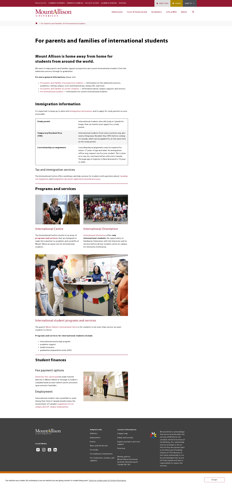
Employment (95, 438)
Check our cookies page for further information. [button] (107, 481)
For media (94, 450)
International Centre (49, 229)
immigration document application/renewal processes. (77, 179)
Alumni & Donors (109, 3)
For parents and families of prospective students (61, 83)
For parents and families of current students (59, 89)
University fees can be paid (47, 377)
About (184, 12)
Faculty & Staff (92, 3)
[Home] (54, 14)
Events (93, 442)
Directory (163, 3)
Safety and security (125, 438)
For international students (51, 92)
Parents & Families (75, 3)
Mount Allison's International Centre (62, 327)
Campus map (122, 434)
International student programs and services (65, 320)
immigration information (81, 111)
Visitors (122, 3)
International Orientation (100, 229)
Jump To (188, 3)
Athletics (93, 434)
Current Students (56, 3)
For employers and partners (101, 454)
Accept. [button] (214, 480)
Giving (178, 3)
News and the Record (99, 446)
